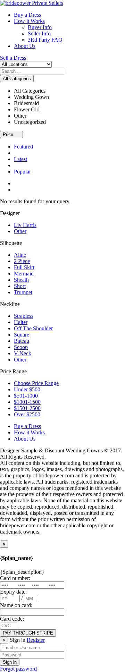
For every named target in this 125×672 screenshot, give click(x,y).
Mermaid (24, 274)
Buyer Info (40, 27)
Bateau (21, 341)
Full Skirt (24, 267)
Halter (20, 322)
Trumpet (23, 292)
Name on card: (16, 605)
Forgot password (18, 669)
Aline (20, 255)
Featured (23, 147)
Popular (22, 172)
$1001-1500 (27, 402)
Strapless (23, 316)
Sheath (21, 280)
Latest (20, 159)
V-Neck (22, 353)
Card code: (12, 619)
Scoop (21, 347)
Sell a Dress (13, 58)
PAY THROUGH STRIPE (28, 633)
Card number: (15, 578)
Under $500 (27, 389)
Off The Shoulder (33, 328)
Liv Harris (25, 225)
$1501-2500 (27, 408)
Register (36, 640)
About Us (24, 46)
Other (20, 231)
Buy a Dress (27, 15)
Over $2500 (27, 414)
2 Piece (22, 261)
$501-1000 (26, 396)
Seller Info (39, 33)
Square (21, 335)
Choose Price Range (36, 383)
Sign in (10, 662)
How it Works (29, 21)
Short (20, 286)
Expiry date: (13, 592)
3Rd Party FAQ (45, 40)
